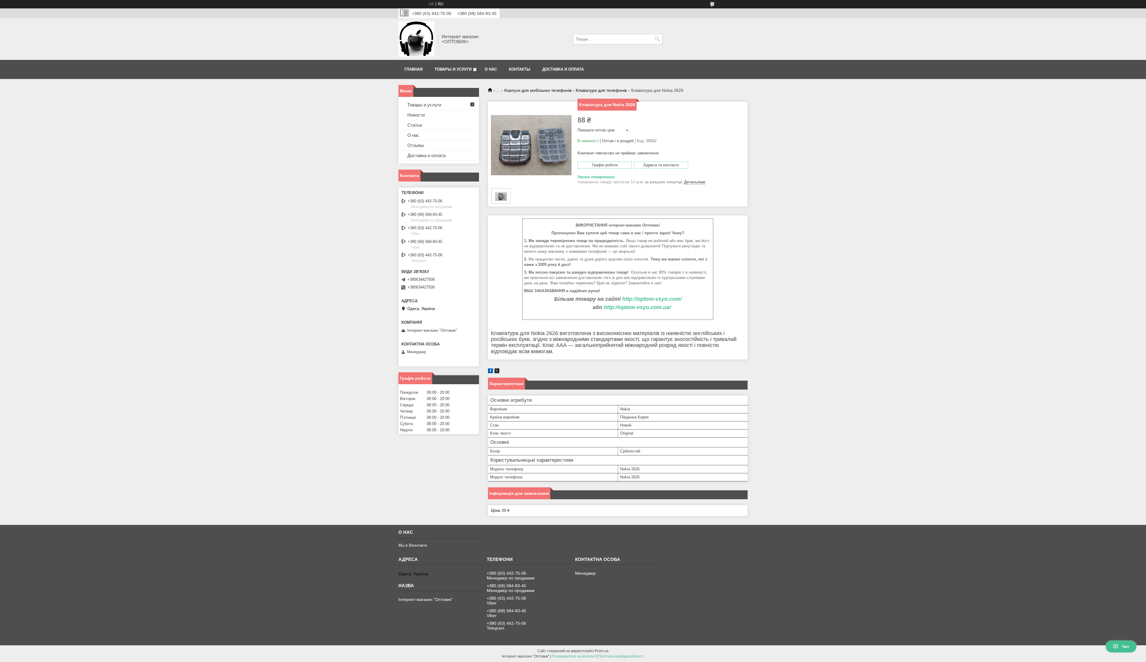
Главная (413, 69)
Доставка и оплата (563, 69)
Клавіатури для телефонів (601, 90)
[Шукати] (657, 39)
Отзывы (415, 145)
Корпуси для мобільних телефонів (538, 90)
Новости (416, 114)
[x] (497, 372)
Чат (1125, 646)
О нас (491, 69)
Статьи (414, 125)
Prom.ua (602, 651)
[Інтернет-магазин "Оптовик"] (416, 39)
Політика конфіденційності (621, 656)
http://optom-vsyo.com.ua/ (637, 307)
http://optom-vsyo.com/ (652, 299)
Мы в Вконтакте (412, 545)
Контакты (519, 69)
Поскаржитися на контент (574, 656)
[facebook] (490, 372)
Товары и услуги (453, 69)
